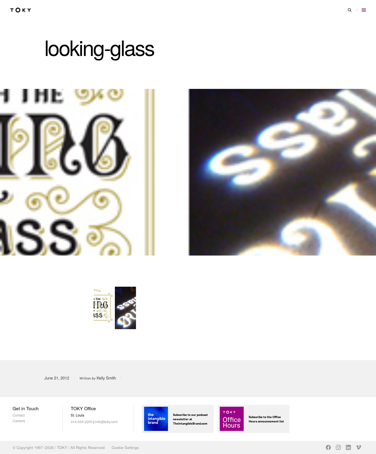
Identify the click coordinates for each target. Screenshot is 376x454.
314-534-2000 (81, 421)
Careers (19, 420)
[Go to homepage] (20, 10)
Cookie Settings (125, 447)
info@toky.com (106, 421)
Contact (19, 415)
